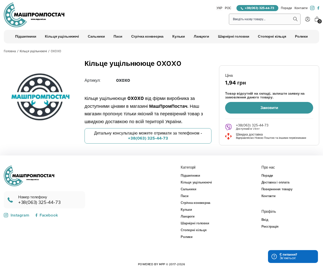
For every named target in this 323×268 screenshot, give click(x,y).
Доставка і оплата (275, 182)
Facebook (49, 215)
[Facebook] (318, 8)
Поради (286, 8)
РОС (228, 8)
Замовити (269, 108)
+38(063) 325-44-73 (259, 8)
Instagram (20, 215)
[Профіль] (307, 19)
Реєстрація (270, 226)
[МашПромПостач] (34, 15)
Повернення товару (276, 189)
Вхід (264, 220)
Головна (10, 51)
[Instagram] (312, 8)
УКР (219, 8)
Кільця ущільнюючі (33, 51)
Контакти (301, 8)
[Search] (295, 19)
